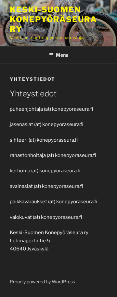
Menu (62, 55)
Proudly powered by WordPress (42, 281)
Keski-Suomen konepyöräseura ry (53, 19)
